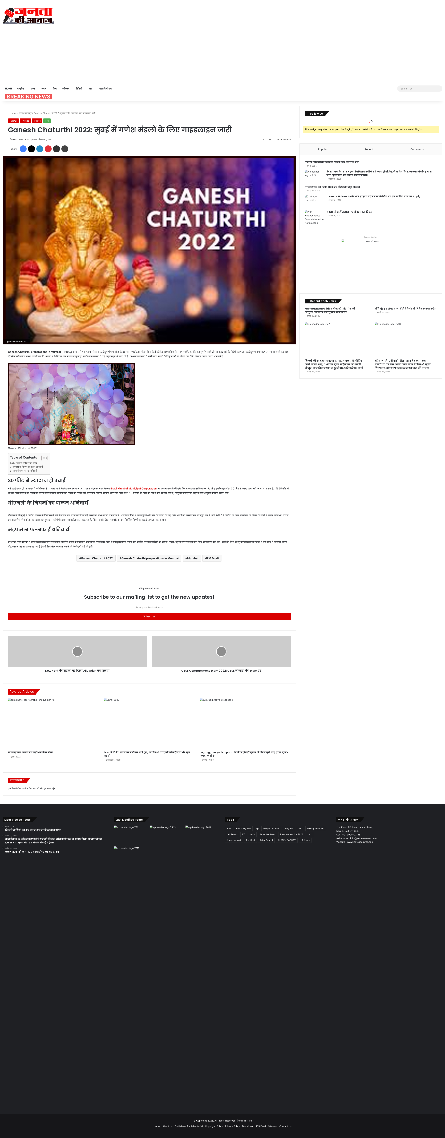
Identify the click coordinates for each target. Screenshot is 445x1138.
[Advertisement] (222, 57)
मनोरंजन (65, 88)
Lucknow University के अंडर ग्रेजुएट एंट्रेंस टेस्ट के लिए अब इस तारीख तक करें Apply (373, 196)
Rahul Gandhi (266, 840)
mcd (310, 834)
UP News (305, 840)
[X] (343, 848)
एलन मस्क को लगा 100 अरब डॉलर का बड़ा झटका (332, 187)
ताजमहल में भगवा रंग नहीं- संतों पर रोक (30, 752)
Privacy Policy (232, 1126)
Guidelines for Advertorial (189, 1126)
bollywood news (271, 828)
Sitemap (272, 1126)
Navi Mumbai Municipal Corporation (134, 488)
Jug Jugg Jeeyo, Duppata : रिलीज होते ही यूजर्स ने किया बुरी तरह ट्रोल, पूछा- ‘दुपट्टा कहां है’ (244, 754)
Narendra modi (234, 840)
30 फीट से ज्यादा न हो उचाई (24, 462)
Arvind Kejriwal (243, 828)
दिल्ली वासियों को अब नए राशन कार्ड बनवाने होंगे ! (333, 162)
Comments (417, 149)
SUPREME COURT (287, 840)
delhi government (315, 828)
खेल (90, 88)
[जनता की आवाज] (28, 15)
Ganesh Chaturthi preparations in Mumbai (150, 558)
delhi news (232, 834)
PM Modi (213, 558)
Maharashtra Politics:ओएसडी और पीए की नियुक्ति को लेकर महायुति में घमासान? (330, 310)
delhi (300, 828)
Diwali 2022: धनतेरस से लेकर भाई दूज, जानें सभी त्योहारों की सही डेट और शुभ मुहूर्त (147, 754)
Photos (25, 120)
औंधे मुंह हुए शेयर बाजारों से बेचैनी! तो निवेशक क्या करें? (405, 308)
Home (9, 88)
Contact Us (285, 1126)
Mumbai (192, 558)
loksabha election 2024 (291, 834)
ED (243, 834)
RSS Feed (261, 1126)
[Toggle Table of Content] (43, 458)
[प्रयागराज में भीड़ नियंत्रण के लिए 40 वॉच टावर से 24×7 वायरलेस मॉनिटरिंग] (131, 976)
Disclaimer (247, 1126)
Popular (322, 149)
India (252, 834)
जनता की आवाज (245, 1120)
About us (167, 1126)
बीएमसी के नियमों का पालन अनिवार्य (28, 466)
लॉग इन (43, 788)
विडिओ (79, 88)
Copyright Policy (214, 1126)
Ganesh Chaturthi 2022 (97, 558)
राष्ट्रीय (20, 88)
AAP (229, 828)
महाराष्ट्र (28, 113)
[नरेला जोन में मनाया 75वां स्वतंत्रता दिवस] (314, 217)
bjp (257, 828)
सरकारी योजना (105, 88)
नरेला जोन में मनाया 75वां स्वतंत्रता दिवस (349, 212)
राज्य (33, 88)
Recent (369, 149)
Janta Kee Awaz (267, 834)
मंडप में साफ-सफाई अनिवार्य (25, 470)
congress (288, 828)
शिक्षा (55, 88)
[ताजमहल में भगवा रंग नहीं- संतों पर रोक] (53, 723)
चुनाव (44, 88)
